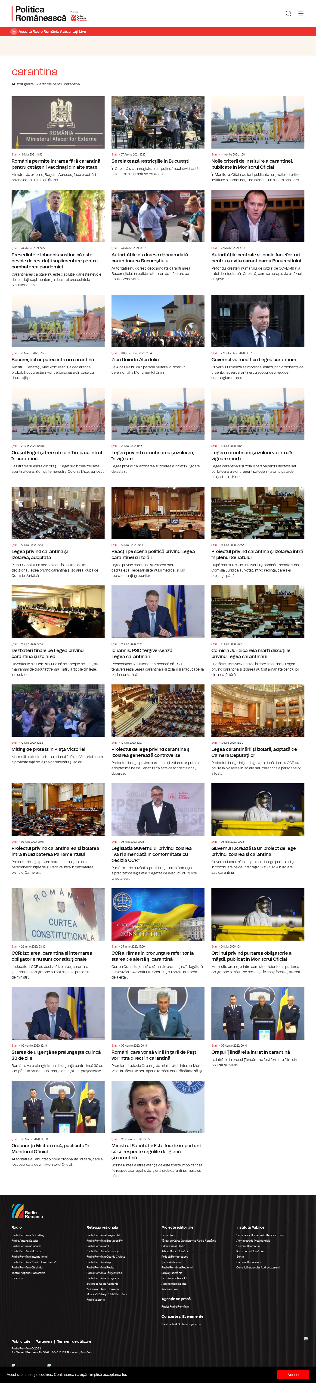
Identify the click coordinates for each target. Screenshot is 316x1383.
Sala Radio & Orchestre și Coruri (181, 1324)
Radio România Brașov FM (103, 1235)
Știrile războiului (171, 1262)
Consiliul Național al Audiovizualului (258, 1267)
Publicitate (21, 1341)
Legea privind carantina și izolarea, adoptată (58, 533)
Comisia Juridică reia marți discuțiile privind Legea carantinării (257, 631)
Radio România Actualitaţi (28, 1235)
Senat (240, 1256)
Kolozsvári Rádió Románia (103, 1289)
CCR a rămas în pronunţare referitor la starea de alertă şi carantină (158, 934)
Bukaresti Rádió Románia (102, 1283)
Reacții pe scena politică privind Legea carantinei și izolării (158, 533)
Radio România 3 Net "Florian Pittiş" (34, 1262)
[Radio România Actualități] (49, 13)
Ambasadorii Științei (174, 1283)
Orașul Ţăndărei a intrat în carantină (257, 1027)
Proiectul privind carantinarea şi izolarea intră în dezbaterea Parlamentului (58, 829)
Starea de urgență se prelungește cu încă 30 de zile (58, 1030)
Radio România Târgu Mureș (104, 1272)
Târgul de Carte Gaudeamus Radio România (188, 1240)
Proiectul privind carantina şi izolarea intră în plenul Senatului (257, 533)
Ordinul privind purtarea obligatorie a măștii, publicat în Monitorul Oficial (257, 931)
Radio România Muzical (26, 1251)
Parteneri (44, 1341)
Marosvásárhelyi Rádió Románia (107, 1294)
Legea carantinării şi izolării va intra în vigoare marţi (257, 434)
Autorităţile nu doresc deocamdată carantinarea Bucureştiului (158, 236)
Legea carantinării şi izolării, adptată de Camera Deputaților (257, 730)
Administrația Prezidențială (253, 1240)
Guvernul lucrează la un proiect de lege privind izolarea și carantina (257, 829)
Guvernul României (248, 1246)
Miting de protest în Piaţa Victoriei (58, 724)
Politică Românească (174, 1256)
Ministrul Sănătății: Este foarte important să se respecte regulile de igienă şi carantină (158, 1130)
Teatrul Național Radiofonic (28, 1272)
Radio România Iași (99, 1262)
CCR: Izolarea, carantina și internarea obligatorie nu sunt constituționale (58, 934)
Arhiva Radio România (175, 1251)
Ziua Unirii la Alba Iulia (158, 335)
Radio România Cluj (99, 1246)
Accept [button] (293, 1375)
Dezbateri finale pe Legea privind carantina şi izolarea (58, 631)
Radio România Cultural (26, 1246)
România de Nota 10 (174, 1278)
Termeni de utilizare (74, 1341)
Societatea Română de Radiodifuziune (260, 1235)
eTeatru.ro (18, 1278)
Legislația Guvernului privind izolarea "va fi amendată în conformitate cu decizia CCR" (158, 832)
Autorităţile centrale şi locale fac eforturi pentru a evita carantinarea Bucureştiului (257, 236)
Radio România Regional (176, 1267)
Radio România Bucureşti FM (105, 1240)
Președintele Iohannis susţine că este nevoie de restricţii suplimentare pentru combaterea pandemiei (58, 239)
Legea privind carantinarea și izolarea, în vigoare (158, 431)
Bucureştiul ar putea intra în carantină (58, 338)
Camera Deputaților (248, 1262)
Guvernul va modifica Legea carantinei (257, 338)
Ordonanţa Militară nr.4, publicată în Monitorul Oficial (58, 1124)
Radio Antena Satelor (25, 1240)
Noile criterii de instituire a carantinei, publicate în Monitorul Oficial (257, 139)
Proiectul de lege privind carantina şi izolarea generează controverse (158, 730)
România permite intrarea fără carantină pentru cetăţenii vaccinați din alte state (58, 139)
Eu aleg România (172, 1272)
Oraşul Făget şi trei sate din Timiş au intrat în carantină (58, 431)
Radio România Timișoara (103, 1278)
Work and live (169, 1289)
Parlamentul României (250, 1251)
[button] (128, 1375)
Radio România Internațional (29, 1256)
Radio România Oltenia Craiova (106, 1256)
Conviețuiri (168, 1235)
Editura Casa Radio (173, 1246)
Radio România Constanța (103, 1251)
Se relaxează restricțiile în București (158, 136)
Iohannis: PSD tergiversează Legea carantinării (158, 631)
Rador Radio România (175, 1306)
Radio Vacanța (96, 1299)
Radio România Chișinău (27, 1267)
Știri (14, 154)
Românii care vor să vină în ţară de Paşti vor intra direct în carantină (158, 1030)
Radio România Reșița (101, 1267)
